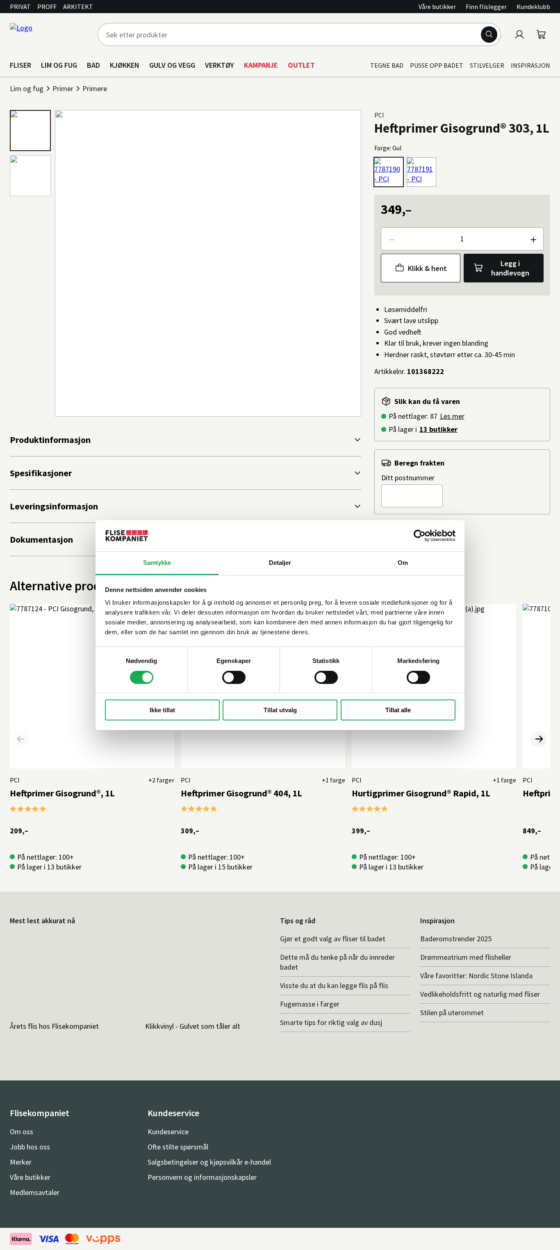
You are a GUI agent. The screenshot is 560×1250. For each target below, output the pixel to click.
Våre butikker (437, 6)
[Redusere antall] (391, 239)
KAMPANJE (261, 65)
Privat (20, 6)
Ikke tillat (162, 709)
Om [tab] (403, 562)
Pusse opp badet (436, 65)
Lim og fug (26, 88)
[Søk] (489, 34)
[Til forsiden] (49, 34)
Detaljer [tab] (280, 562)
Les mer (452, 416)
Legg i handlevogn (510, 268)
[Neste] (538, 739)
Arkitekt (78, 6)
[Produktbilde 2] (30, 175)
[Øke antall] (533, 239)
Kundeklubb (533, 6)
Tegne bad (386, 65)
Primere (94, 88)
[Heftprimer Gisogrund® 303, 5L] (421, 172)
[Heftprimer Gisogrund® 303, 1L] (388, 172)
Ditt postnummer (408, 477)
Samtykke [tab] (157, 562)
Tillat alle (398, 709)
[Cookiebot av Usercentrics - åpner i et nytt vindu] (419, 536)
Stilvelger (487, 65)
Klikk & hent (427, 268)
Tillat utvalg (280, 709)
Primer (62, 88)
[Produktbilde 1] (30, 130)
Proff (47, 6)
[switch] (234, 677)
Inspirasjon (530, 65)
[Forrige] (21, 739)
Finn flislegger (486, 6)
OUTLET (301, 65)
